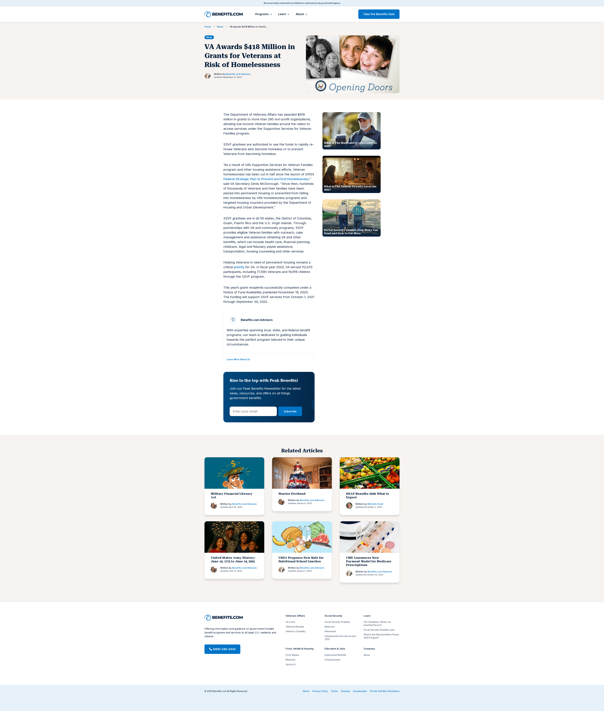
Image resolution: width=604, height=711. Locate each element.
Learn (282, 14)
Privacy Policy (320, 691)
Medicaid (290, 659)
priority (239, 267)
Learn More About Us (238, 359)
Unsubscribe (360, 691)
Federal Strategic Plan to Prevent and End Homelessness (265, 179)
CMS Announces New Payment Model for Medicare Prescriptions (368, 561)
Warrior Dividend (291, 493)
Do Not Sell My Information (385, 691)
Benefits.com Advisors (238, 74)
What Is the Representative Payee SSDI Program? (381, 636)
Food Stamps (292, 655)
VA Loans (290, 622)
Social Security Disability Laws (379, 629)
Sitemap (345, 691)
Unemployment (332, 659)
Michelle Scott (375, 504)
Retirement (330, 631)
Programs (262, 14)
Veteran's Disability (295, 631)
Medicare (330, 626)
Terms (334, 691)
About (300, 14)
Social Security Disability (337, 622)
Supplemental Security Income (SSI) (340, 638)
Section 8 (291, 664)
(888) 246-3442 (224, 649)
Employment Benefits (335, 655)
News (209, 37)
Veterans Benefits (295, 626)
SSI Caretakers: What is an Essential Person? (377, 623)
